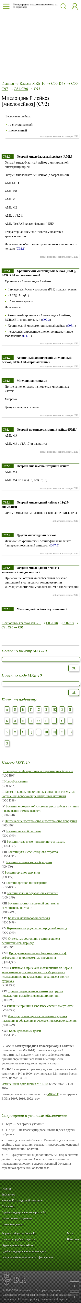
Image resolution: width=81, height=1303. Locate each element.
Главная (8, 83)
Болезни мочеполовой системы (29, 918)
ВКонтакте (73, 1239)
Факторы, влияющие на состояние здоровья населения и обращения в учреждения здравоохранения (39, 1018)
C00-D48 (58, 83)
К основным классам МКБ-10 (21, 623)
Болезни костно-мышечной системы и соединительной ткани (30, 905)
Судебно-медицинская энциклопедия (24, 1251)
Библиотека (8, 1194)
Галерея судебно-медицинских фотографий (27, 1257)
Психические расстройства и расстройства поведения (41, 821)
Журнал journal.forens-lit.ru (18, 1245)
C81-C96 (21, 88)
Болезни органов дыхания (22, 872)
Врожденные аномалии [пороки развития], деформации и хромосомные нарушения (34, 955)
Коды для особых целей (25, 1031)
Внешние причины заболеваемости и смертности (40, 1006)
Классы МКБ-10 (32, 83)
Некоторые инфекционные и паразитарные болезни (38, 771)
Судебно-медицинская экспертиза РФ (24, 1212)
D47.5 (54, 545)
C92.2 (46, 319)
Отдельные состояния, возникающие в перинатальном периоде (31, 940)
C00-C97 (68, 623)
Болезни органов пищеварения (26, 882)
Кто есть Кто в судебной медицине (22, 1200)
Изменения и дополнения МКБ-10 (25, 1084)
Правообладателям (12, 1224)
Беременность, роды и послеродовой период (37, 928)
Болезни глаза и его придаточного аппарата (36, 841)
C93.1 (71, 325)
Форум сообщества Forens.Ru (19, 1233)
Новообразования (16, 781)
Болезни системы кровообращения (29, 862)
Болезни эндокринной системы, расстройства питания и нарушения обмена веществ (40, 808)
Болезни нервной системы (23, 831)
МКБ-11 (52, 1094)
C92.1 (20, 248)
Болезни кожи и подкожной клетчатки (32, 893)
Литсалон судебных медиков (18, 1239)
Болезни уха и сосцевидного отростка (33, 852)
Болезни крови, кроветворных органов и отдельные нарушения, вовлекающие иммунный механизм (38, 793)
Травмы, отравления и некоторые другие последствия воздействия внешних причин (32, 993)
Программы (8, 1206)
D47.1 (27, 336)
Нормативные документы (17, 1218)
